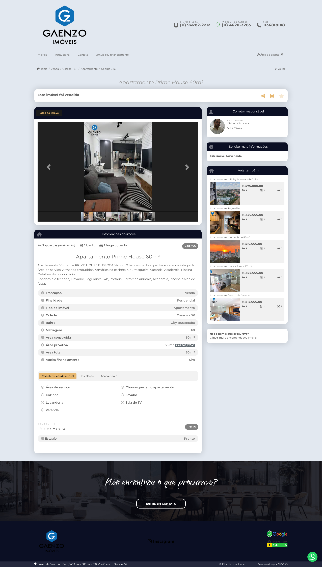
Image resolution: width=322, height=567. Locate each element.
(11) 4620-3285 (236, 25)
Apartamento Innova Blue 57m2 (230, 237)
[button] (50, 167)
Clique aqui (217, 337)
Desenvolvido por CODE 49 (273, 564)
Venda (55, 68)
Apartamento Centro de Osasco (230, 295)
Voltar (281, 68)
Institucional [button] (62, 54)
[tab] (49, 113)
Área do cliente (270, 54)
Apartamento (89, 68)
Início (43, 68)
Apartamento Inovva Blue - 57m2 (231, 266)
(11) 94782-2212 (195, 25)
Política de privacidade (232, 564)
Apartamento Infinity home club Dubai (234, 179)
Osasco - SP (69, 68)
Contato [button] (83, 54)
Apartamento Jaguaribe (225, 208)
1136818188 (274, 25)
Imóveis (42, 54)
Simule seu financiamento (112, 54)
